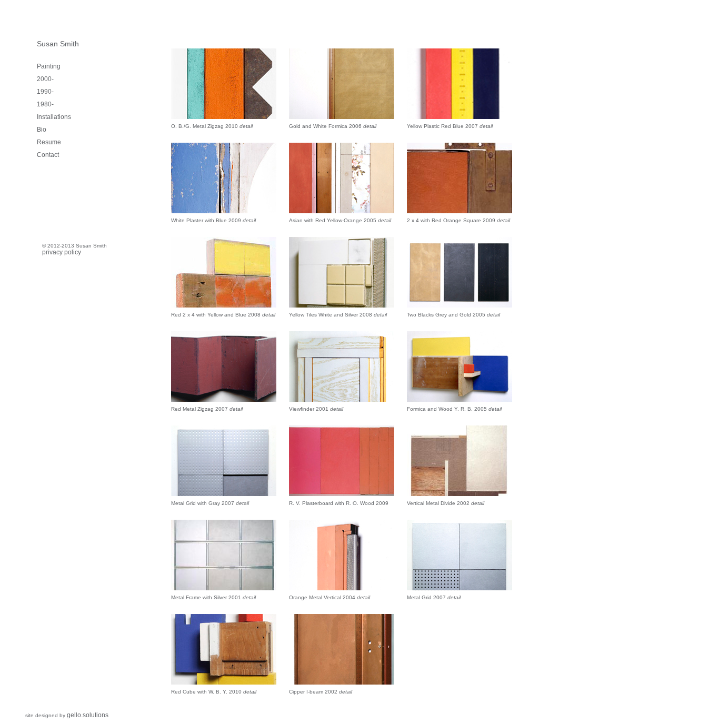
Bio (41, 129)
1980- (45, 104)
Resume (49, 142)
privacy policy (61, 252)
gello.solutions (87, 715)
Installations (54, 117)
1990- (45, 91)
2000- (45, 79)
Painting (49, 66)
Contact (48, 155)
